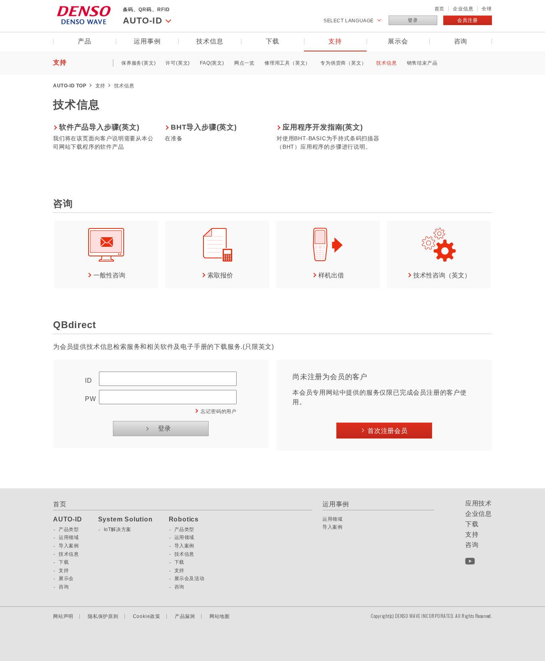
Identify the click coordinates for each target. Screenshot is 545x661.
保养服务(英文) (138, 63)
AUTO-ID (67, 519)
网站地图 (219, 616)
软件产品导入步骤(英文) (99, 127)
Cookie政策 (146, 616)
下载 (272, 41)
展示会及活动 (189, 578)
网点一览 (244, 63)
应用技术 (478, 503)
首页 (439, 9)
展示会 (398, 41)
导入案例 (69, 546)
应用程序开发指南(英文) (322, 127)
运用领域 (69, 537)
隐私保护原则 (103, 616)
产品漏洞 (185, 616)
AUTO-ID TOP (70, 86)
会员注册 (467, 20)
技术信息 (209, 41)
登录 (413, 20)
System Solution (125, 519)
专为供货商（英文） (343, 63)
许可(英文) (178, 63)
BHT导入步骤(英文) (204, 127)
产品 (84, 41)
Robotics (184, 519)
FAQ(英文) (212, 63)
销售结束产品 (422, 63)
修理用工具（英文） (287, 63)
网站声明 (63, 616)
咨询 (461, 41)
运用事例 (147, 41)
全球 (487, 9)
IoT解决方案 (117, 529)
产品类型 (69, 529)
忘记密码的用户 (219, 411)
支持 (335, 41)
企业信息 (463, 9)
